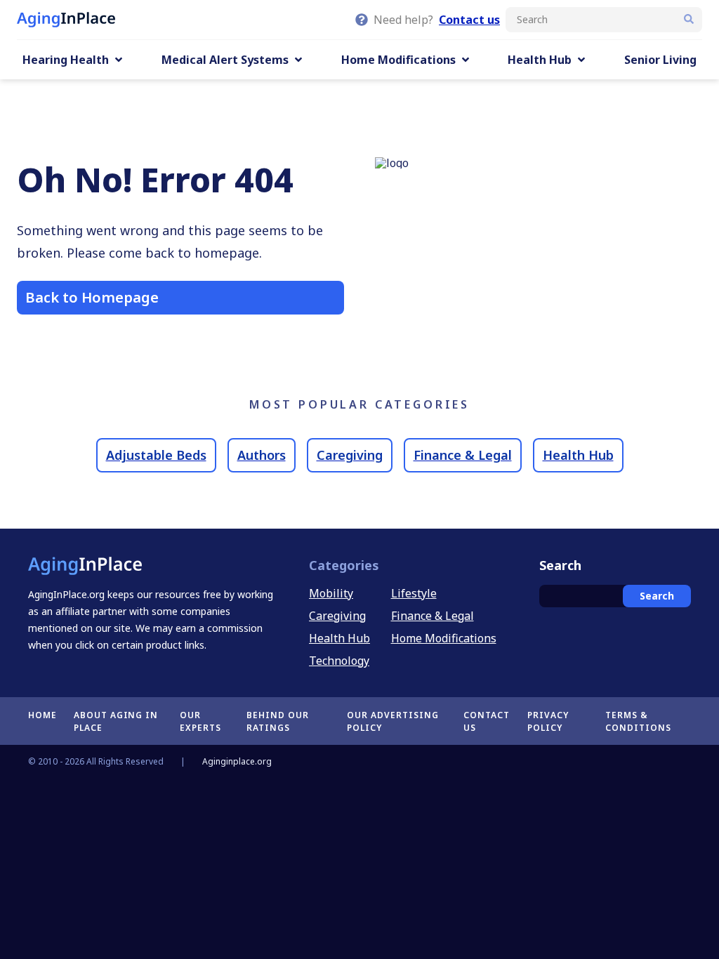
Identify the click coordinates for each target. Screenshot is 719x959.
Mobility (331, 593)
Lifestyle (414, 593)
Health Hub (578, 455)
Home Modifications (443, 638)
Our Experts (200, 721)
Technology (339, 660)
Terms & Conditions (638, 721)
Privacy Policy (548, 721)
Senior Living (660, 59)
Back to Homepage (92, 297)
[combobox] (604, 19)
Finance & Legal (463, 455)
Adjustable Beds (156, 455)
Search (657, 595)
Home (42, 715)
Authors (261, 455)
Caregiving (350, 455)
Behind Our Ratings (277, 721)
